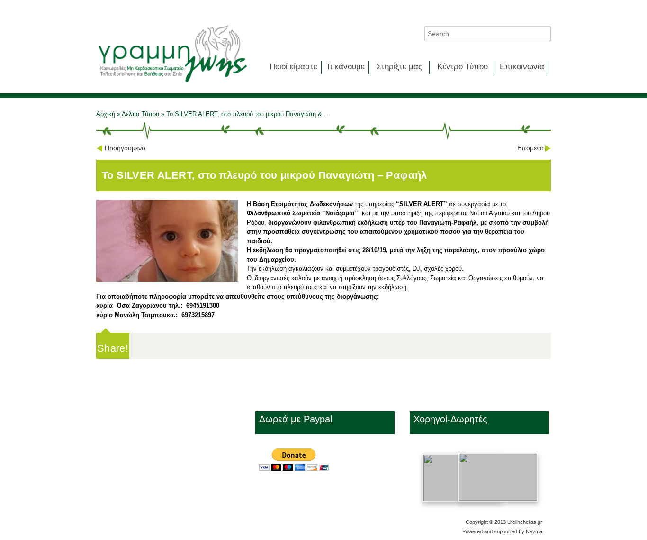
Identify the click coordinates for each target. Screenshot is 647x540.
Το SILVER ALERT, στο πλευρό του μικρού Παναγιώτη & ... (248, 114)
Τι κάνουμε (345, 66)
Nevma (534, 531)
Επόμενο (530, 148)
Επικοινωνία (522, 66)
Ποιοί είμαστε (293, 66)
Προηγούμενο (125, 148)
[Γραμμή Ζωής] (172, 83)
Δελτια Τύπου (140, 114)
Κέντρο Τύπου (462, 66)
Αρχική (106, 114)
